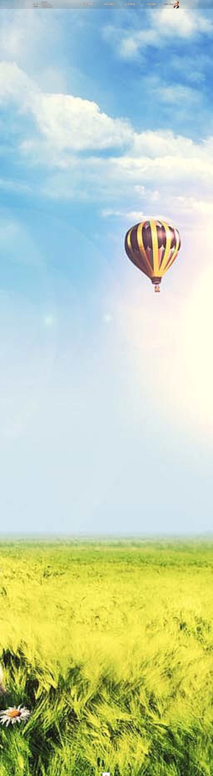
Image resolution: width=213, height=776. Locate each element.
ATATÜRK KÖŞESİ (169, 4)
